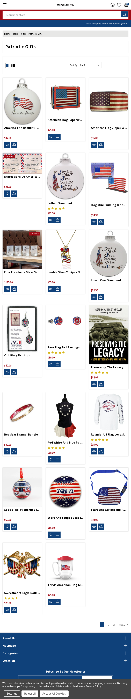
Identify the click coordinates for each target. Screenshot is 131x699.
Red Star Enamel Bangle (21, 434)
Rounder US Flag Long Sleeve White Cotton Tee (109, 434)
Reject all (30, 693)
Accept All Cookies (54, 693)
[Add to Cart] (14, 145)
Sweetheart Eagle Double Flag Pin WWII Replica (22, 593)
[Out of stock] (14, 289)
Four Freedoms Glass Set (21, 272)
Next (122, 624)
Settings (12, 693)
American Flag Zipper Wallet (109, 128)
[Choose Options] (101, 451)
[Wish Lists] (118, 5)
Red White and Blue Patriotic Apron (65, 442)
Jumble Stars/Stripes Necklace (65, 272)
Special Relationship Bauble (22, 510)
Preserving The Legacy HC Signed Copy (109, 367)
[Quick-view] (7, 145)
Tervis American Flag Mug (65, 585)
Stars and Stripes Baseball (65, 518)
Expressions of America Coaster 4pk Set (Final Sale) (22, 177)
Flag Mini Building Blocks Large (109, 205)
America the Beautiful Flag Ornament (22, 128)
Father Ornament (60, 203)
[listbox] (90, 65)
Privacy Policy (93, 686)
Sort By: (74, 65)
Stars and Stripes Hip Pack (109, 510)
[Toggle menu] (4, 4)
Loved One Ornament (106, 280)
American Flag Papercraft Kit (65, 120)
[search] (124, 14)
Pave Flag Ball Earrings (64, 347)
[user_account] (112, 5)
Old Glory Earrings (17, 355)
